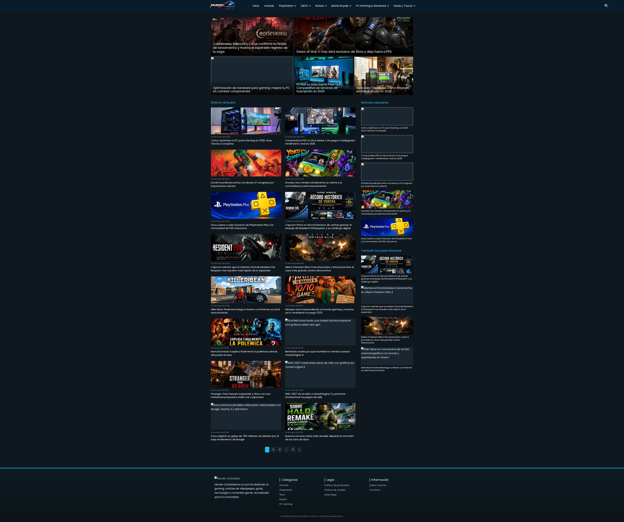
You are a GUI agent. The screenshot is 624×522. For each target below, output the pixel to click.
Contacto (374, 490)
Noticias (284, 485)
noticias (269, 6)
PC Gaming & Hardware (371, 6)
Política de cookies (335, 490)
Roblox (319, 6)
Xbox (282, 494)
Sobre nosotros (377, 485)
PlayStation (286, 6)
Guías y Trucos (403, 6)
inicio (256, 6)
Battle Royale (339, 6)
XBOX (304, 6)
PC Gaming (286, 504)
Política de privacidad (337, 485)
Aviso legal (330, 494)
